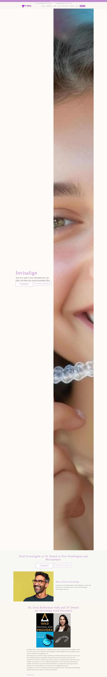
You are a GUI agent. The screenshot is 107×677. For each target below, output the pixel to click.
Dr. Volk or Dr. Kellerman (39, 659)
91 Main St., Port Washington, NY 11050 (41, 3)
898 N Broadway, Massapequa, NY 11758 (62, 3)
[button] (30, 674)
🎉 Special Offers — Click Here (53, 1)
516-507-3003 (70, 3)
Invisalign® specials (63, 589)
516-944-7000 (50, 3)
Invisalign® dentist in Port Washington (73, 585)
